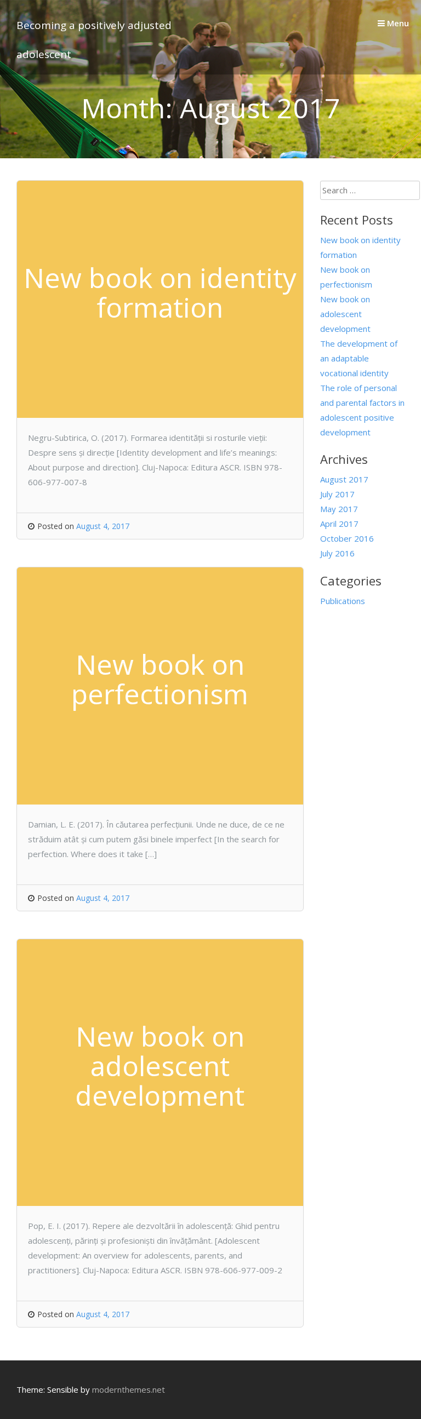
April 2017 (339, 523)
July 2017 (337, 494)
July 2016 (337, 553)
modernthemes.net (128, 1389)
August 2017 (344, 479)
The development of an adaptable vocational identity (358, 358)
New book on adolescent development (345, 314)
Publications (342, 600)
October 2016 (347, 538)
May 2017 (339, 508)
